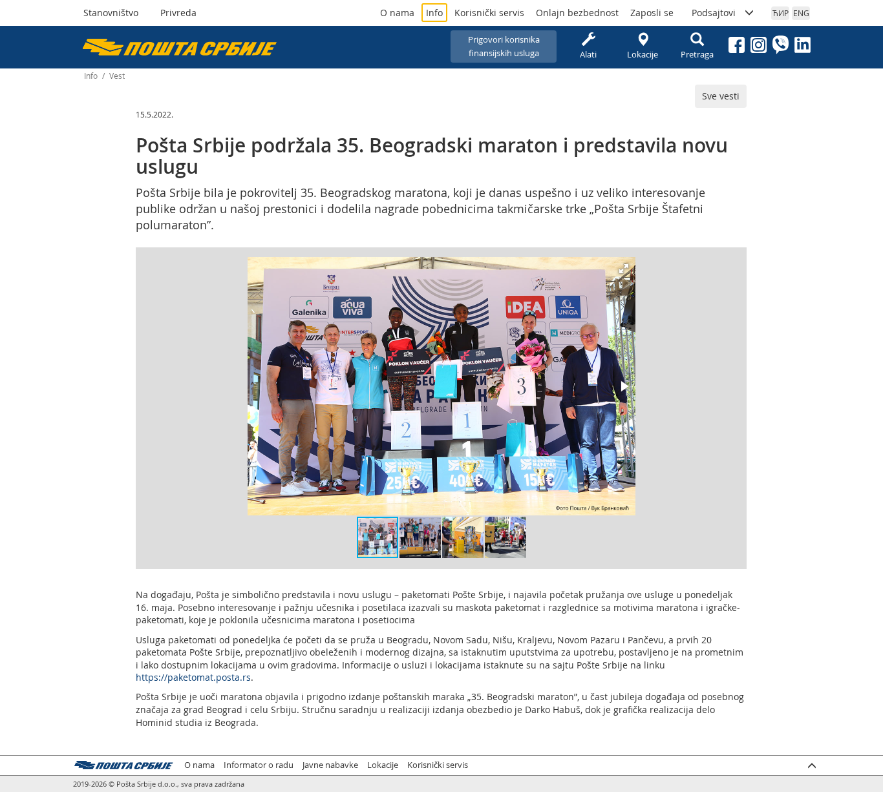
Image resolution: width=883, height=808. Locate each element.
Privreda (178, 12)
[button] (623, 268)
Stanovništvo (110, 12)
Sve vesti (720, 96)
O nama (397, 12)
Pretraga (697, 54)
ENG (801, 13)
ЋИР (780, 13)
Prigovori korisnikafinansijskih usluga (504, 46)
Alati (588, 54)
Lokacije (642, 54)
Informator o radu (258, 765)
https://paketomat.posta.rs (193, 677)
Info (434, 12)
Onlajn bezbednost (577, 12)
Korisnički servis (489, 12)
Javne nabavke (330, 765)
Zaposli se (652, 12)
